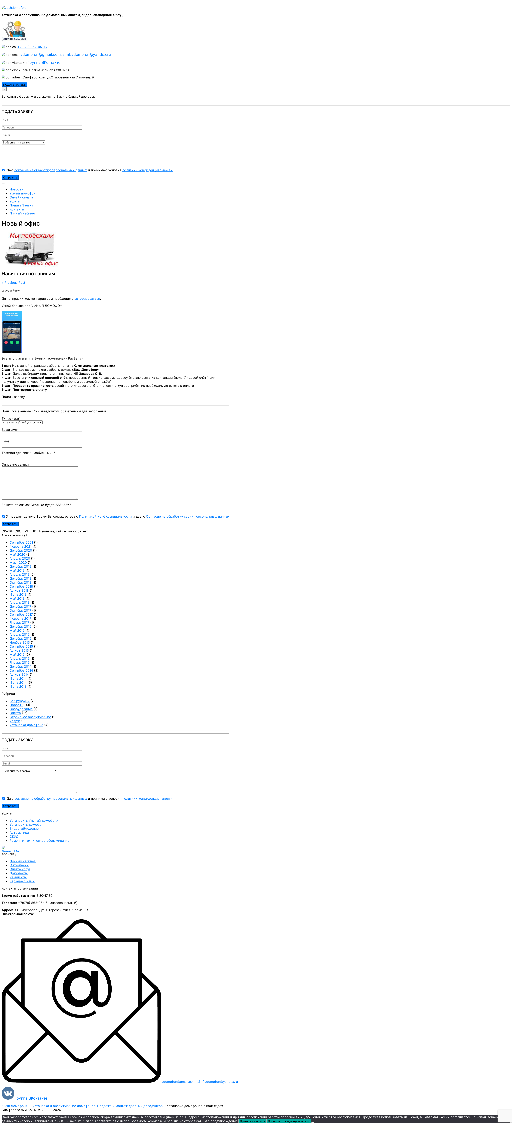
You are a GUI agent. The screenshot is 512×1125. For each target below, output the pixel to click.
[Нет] (312, 1122)
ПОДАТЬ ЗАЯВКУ (14, 84)
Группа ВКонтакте (43, 62)
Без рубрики (20, 701)
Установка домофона (26, 725)
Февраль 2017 (20, 618)
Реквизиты (18, 877)
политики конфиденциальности (147, 170)
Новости (16, 189)
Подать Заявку (21, 205)
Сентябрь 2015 (21, 646)
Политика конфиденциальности (289, 1121)
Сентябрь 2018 (21, 586)
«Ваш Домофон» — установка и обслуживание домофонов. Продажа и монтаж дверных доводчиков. (82, 1106)
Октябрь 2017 (20, 610)
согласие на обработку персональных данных (50, 170)
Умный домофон (22, 193)
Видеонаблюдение (24, 828)
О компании (19, 865)
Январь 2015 (19, 662)
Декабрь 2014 (20, 666)
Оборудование (21, 709)
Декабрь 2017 (20, 606)
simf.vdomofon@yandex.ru (87, 54)
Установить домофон (26, 824)
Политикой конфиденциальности (105, 516)
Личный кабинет (23, 213)
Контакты (17, 209)
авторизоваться (87, 299)
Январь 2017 (19, 622)
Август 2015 (19, 650)
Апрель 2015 (19, 658)
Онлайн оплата (21, 197)
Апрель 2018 (19, 602)
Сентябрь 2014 (21, 670)
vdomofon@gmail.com (40, 54)
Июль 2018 (18, 594)
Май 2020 (17, 554)
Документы (19, 873)
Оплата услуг (20, 869)
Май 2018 (17, 598)
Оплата (15, 713)
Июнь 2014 (18, 682)
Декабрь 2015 (20, 638)
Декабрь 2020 (21, 550)
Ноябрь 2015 (20, 642)
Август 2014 (19, 674)
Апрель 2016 (19, 634)
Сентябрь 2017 (21, 614)
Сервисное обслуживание (30, 717)
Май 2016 (17, 630)
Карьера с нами (22, 881)
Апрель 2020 (20, 558)
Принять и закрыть (252, 1121)
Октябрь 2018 (20, 582)
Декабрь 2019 (20, 566)
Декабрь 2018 (20, 578)
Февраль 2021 (21, 546)
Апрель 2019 (19, 574)
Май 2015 (17, 654)
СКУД (14, 836)
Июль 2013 (18, 686)
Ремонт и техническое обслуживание (39, 840)
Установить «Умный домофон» (34, 820)
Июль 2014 (18, 678)
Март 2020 (18, 562)
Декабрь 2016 (20, 626)
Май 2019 (17, 570)
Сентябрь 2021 (21, 542)
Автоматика (19, 832)
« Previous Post (13, 282)
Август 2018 (19, 590)
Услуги (15, 201)
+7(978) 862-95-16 (32, 47)
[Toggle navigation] (3, 183)
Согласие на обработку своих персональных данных (188, 516)
